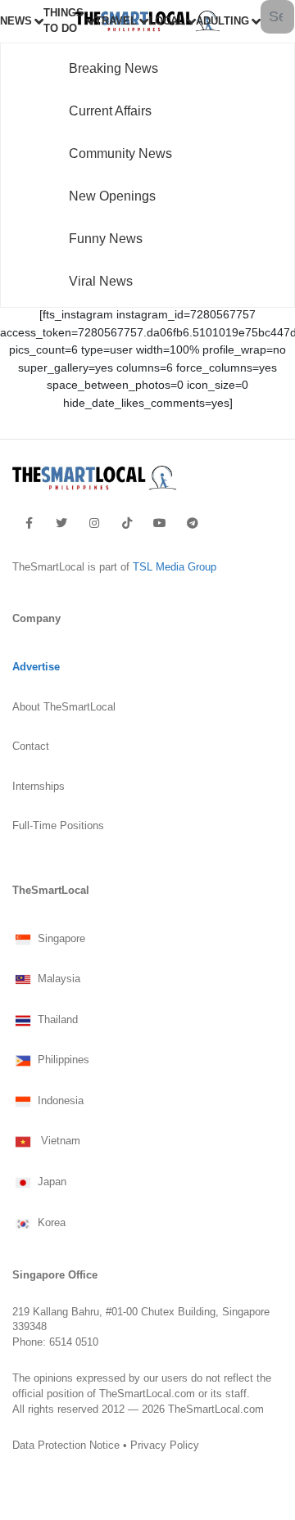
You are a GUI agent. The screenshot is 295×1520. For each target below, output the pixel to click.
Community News (120, 153)
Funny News (106, 239)
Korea (50, 1223)
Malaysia (57, 980)
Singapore (59, 939)
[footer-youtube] (159, 523)
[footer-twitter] (61, 523)
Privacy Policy (164, 1445)
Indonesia (59, 1101)
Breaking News (113, 68)
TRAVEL (116, 21)
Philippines (61, 1061)
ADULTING (222, 21)
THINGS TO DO (63, 20)
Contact (30, 746)
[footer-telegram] (192, 523)
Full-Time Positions (58, 826)
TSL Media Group (174, 567)
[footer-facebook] (29, 523)
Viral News (101, 281)
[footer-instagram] (94, 523)
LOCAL (166, 21)
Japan (50, 1182)
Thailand (56, 1020)
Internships (38, 786)
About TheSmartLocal (64, 707)
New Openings (112, 196)
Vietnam (57, 1142)
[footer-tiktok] (127, 523)
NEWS (16, 21)
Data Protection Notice (66, 1445)
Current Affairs (110, 111)
